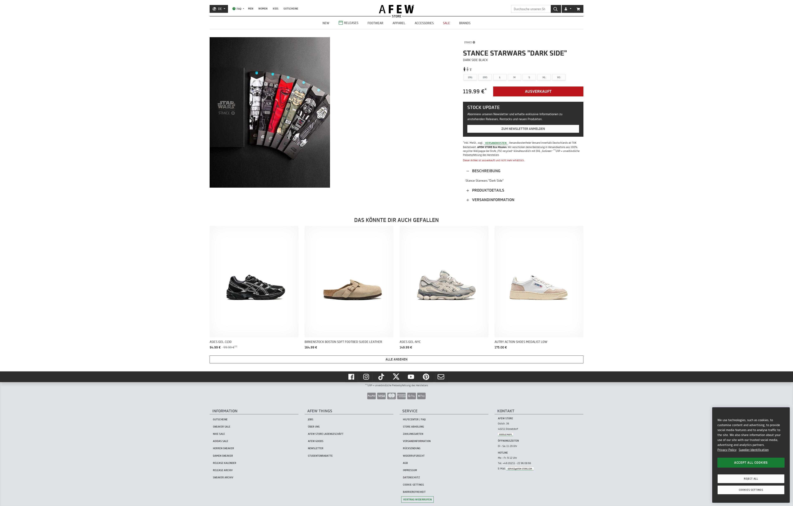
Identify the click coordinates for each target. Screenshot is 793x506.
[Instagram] (366, 377)
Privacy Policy (727, 450)
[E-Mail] (441, 377)
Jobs (310, 419)
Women (262, 8)
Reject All (751, 478)
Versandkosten (496, 142)
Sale (446, 23)
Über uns (314, 426)
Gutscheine (291, 8)
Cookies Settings (751, 489)
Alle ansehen (396, 359)
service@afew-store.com (520, 469)
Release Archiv (223, 470)
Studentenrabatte (320, 455)
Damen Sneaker (223, 455)
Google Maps (505, 434)
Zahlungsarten (413, 433)
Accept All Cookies (751, 463)
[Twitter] (396, 377)
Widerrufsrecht (414, 455)
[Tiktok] (381, 377)
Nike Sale (219, 433)
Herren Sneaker (223, 448)
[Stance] (469, 42)
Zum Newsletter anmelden (523, 129)
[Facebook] (351, 377)
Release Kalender (224, 463)
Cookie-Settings (413, 484)
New (326, 23)
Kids (275, 8)
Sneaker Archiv (223, 477)
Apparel (399, 23)
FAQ (239, 8)
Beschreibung (485, 170)
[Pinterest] (426, 377)
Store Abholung (413, 426)
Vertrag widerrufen (417, 499)
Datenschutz (411, 477)
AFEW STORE (396, 9)
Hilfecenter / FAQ (414, 419)
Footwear (375, 23)
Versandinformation (492, 199)
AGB (405, 463)
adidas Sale (220, 441)
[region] (751, 455)
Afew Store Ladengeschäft (325, 433)
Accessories (424, 23)
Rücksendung (411, 448)
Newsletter (315, 448)
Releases (351, 23)
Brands (464, 23)
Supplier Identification (754, 450)
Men (250, 8)
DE (220, 9)
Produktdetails (487, 190)
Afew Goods (315, 441)
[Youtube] (411, 377)
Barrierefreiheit (414, 491)
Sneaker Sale (221, 426)
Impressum (410, 470)
